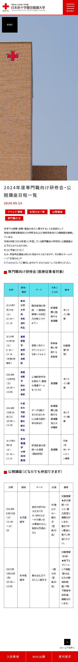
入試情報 (13, 656)
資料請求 (65, 656)
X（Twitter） (10, 262)
